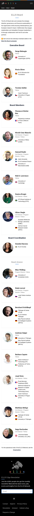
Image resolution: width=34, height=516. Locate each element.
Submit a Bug (24, 508)
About (7, 8)
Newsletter (6, 508)
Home (2, 8)
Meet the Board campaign (9, 41)
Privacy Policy (22, 504)
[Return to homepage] (9, 3)
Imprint (12, 504)
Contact (5, 504)
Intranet (15, 508)
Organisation (17, 450)
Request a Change (9, 512)
